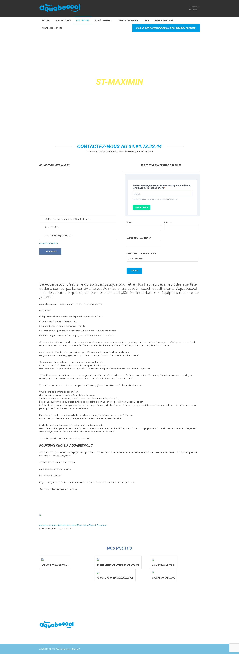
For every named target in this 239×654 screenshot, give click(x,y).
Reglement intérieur (69, 649)
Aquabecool (45, 525)
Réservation (83, 525)
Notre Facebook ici (48, 243)
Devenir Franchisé (97, 525)
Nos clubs (72, 525)
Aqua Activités (59, 525)
